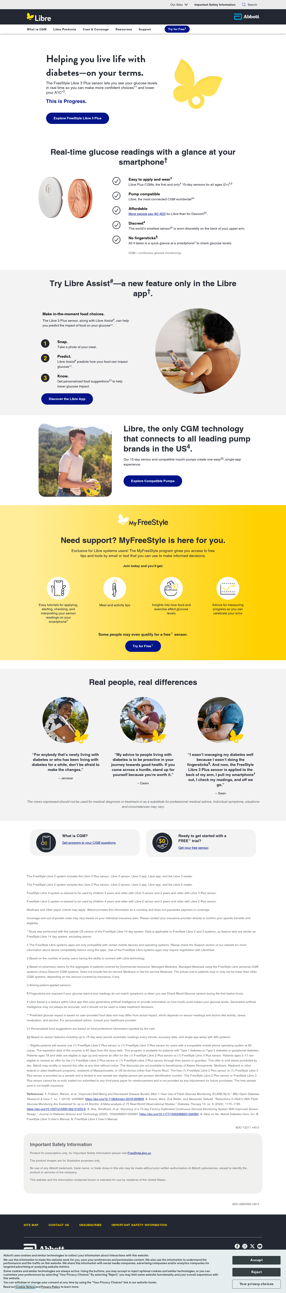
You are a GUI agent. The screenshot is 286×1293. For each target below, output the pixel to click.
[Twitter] (252, 1247)
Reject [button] (256, 1272)
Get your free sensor (193, 848)
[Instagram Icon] (244, 1247)
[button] (244, 4)
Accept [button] (256, 1260)
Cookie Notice (25, 1286)
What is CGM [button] (37, 29)
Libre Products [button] (64, 29)
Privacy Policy (50, 1286)
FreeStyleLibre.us (139, 1153)
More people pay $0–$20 (147, 214)
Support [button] (145, 29)
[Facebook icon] (237, 1247)
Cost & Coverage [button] (96, 29)
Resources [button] (124, 29)
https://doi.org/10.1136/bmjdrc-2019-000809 (114, 1099)
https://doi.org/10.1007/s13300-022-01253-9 (56, 1109)
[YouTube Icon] (259, 1247)
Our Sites (176, 4)
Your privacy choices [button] (257, 1284)
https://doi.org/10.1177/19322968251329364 (169, 1114)
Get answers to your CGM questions (89, 843)
